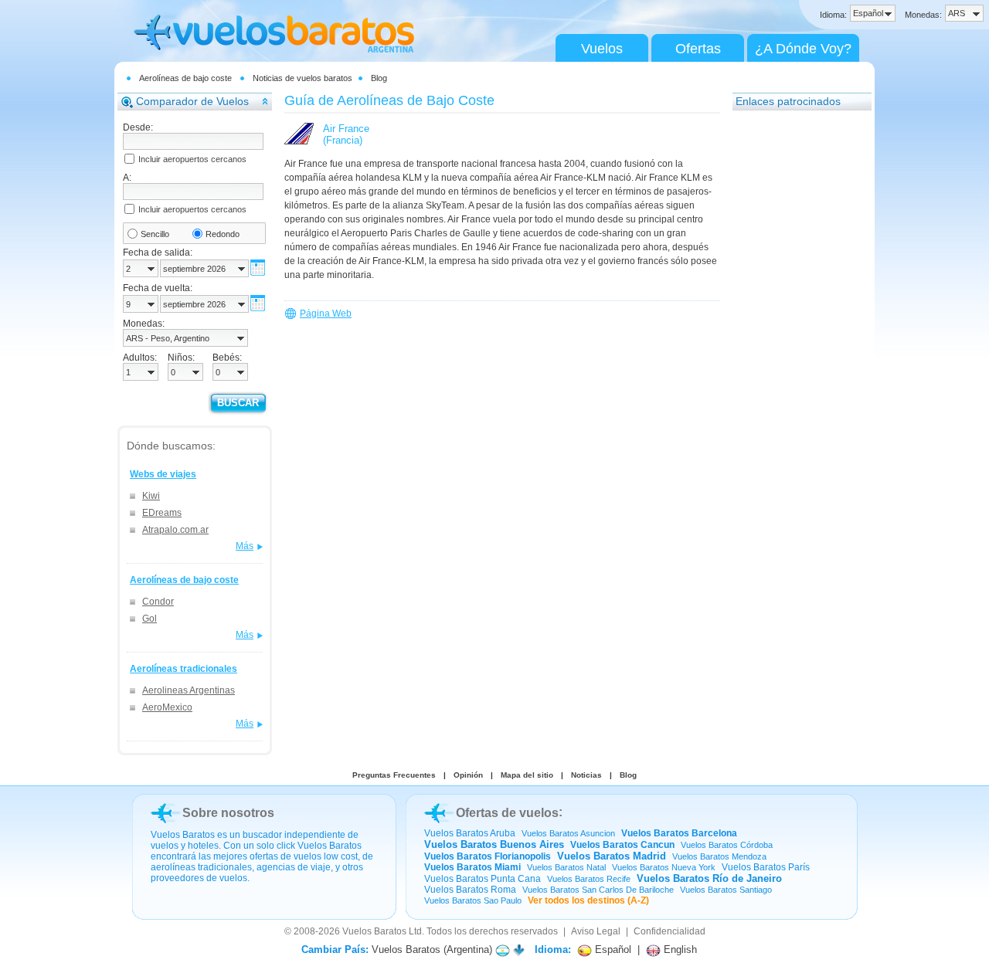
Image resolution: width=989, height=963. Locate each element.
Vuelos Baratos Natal (566, 867)
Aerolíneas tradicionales (183, 668)
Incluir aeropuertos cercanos (192, 159)
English (679, 949)
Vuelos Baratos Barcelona (679, 833)
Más (244, 546)
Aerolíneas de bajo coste (185, 78)
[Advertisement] (794, 351)
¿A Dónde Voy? (803, 48)
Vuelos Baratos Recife (588, 878)
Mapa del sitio (527, 775)
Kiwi (151, 495)
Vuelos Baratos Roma (470, 889)
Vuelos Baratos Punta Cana (482, 878)
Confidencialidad (669, 931)
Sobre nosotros (228, 812)
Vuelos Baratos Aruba (469, 833)
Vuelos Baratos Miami (472, 867)
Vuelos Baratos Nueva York (663, 867)
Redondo (223, 234)
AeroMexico (167, 707)
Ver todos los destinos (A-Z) (588, 900)
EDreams (162, 512)
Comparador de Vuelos (192, 101)
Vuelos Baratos (374, 931)
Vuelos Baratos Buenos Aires (494, 844)
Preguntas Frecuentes (394, 775)
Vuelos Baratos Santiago (726, 889)
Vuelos (602, 48)
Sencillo (155, 234)
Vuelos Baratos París (766, 867)
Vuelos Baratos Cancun (622, 844)
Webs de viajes (163, 474)
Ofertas (698, 48)
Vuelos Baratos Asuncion (568, 833)
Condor (158, 601)
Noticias (586, 775)
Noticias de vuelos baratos (302, 78)
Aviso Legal (595, 931)
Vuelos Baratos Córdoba (727, 844)
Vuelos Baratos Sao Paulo (473, 900)
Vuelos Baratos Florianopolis (487, 856)
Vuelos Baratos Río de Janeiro (709, 878)
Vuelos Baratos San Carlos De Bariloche (598, 889)
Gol (149, 618)
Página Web (326, 313)
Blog (379, 78)
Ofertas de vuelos (507, 812)
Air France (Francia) (346, 134)
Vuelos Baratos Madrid (611, 856)
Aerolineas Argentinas (188, 690)
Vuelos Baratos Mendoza (719, 856)
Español (611, 949)
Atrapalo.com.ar (175, 529)
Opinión (468, 775)
